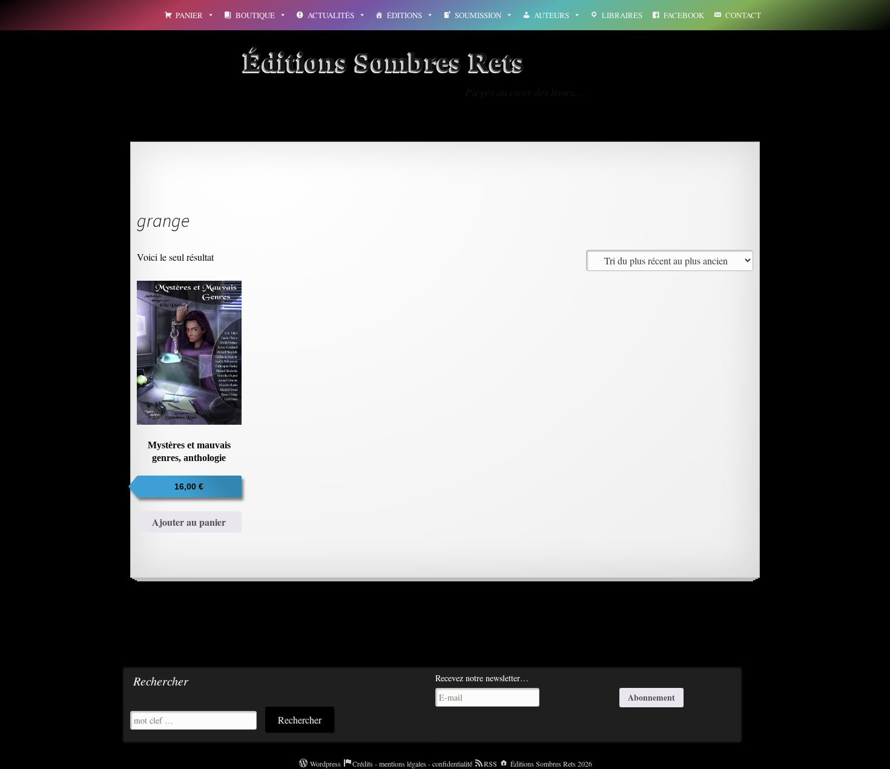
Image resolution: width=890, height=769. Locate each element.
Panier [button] (189, 15)
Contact (743, 15)
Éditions (404, 15)
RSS (490, 763)
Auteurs (551, 15)
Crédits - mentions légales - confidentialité (412, 763)
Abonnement (651, 697)
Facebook (684, 15)
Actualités (331, 15)
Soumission (478, 15)
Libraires (622, 15)
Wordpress (325, 763)
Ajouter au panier (189, 522)
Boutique (255, 15)
